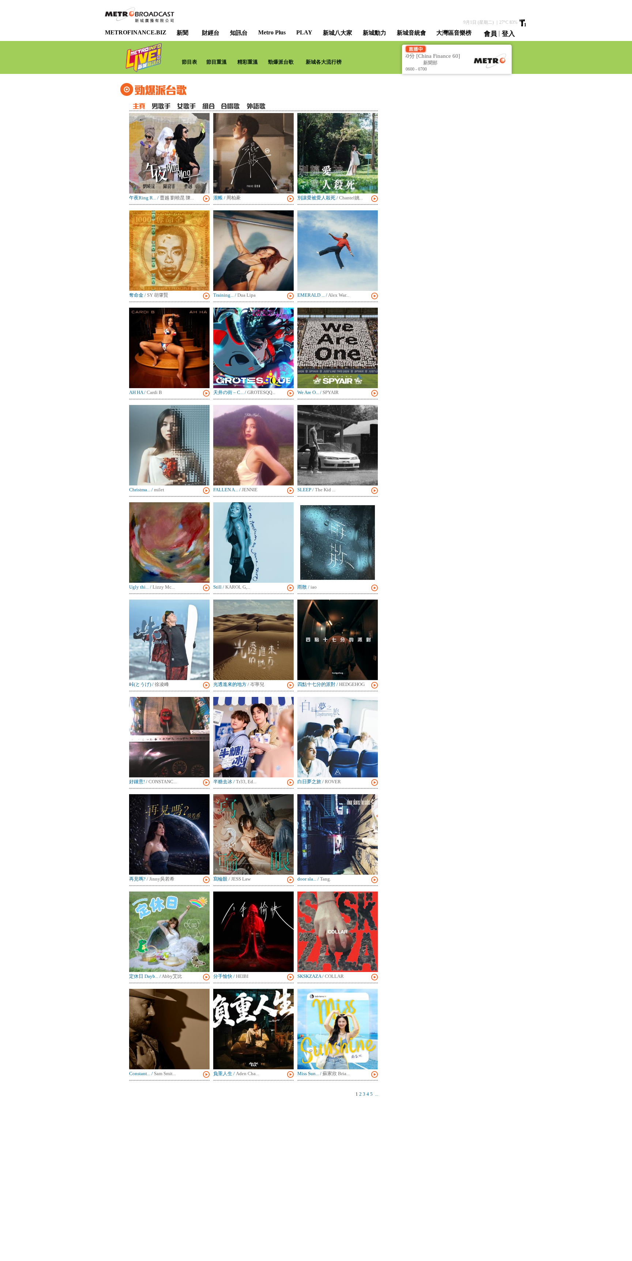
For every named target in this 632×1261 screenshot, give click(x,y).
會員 (490, 33)
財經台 (210, 33)
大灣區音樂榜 (453, 33)
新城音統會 (411, 33)
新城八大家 (337, 33)
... (376, 1094)
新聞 (182, 33)
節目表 (189, 62)
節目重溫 (216, 62)
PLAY (304, 32)
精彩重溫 (247, 62)
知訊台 (239, 33)
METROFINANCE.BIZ (135, 32)
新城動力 (374, 33)
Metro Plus (272, 32)
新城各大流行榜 (324, 62)
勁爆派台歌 (281, 62)
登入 (508, 33)
